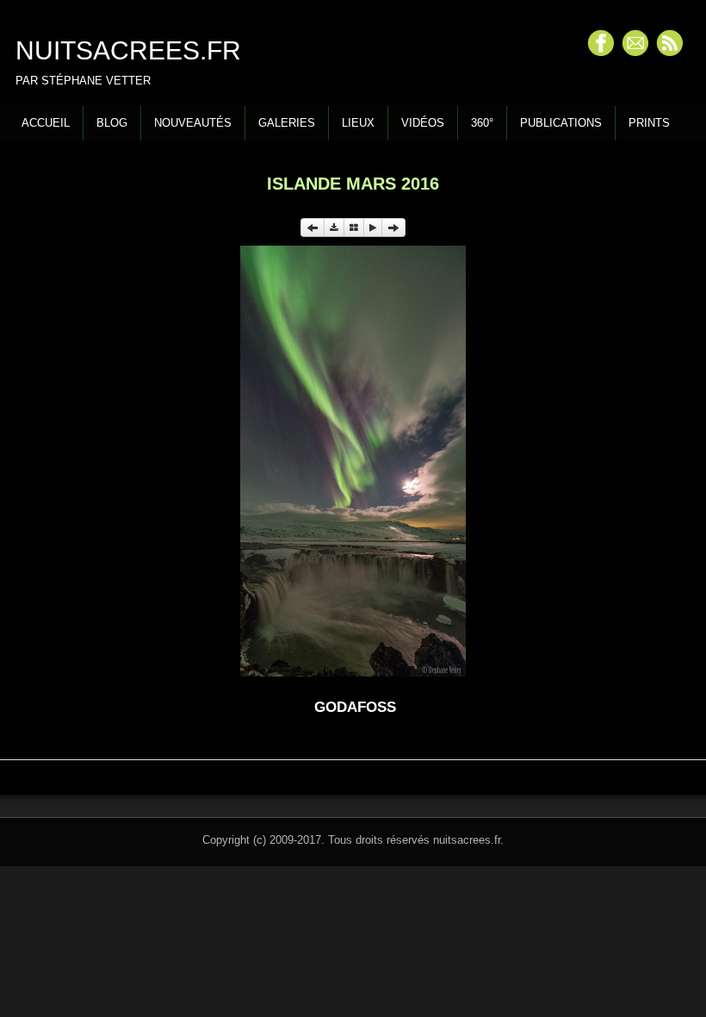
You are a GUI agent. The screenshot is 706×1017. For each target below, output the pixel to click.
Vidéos (422, 122)
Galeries (286, 122)
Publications (561, 122)
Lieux (358, 122)
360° (482, 122)
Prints (649, 122)
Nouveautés (193, 122)
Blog (111, 122)
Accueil (46, 122)
